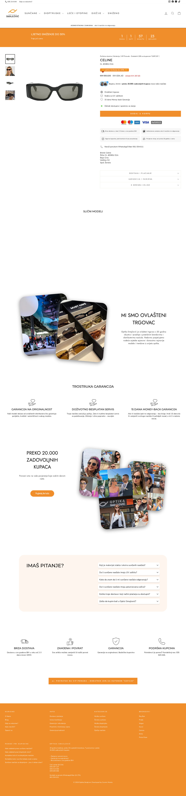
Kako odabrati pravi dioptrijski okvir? (18, 752)
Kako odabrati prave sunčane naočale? (18, 748)
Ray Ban (142, 716)
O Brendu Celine (140, 185)
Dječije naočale (99, 730)
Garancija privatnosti (57, 730)
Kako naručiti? (10, 727)
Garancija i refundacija (58, 723)
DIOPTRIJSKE (53, 13)
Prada (141, 720)
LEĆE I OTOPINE (77, 13)
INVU (141, 734)
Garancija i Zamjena (140, 179)
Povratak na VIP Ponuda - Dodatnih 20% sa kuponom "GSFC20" (94, 681)
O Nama (8, 716)
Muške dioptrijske (100, 723)
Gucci (141, 727)
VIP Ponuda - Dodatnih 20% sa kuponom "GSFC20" (140, 56)
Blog (6, 720)
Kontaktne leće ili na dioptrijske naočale (19, 755)
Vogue (141, 723)
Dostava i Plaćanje (140, 173)
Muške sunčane (100, 716)
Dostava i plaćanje (56, 716)
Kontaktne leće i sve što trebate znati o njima (21, 759)
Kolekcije (116, 56)
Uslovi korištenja (56, 720)
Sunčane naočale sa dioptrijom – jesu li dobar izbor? (23, 762)
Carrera (141, 730)
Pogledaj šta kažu (42, 493)
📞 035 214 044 (11, 2)
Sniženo (113, 13)
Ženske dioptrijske (100, 727)
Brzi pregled (26, 258)
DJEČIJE (97, 13)
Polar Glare (143, 737)
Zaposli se (9, 730)
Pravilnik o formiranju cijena (60, 727)
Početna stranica (106, 56)
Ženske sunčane (100, 720)
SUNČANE (31, 13)
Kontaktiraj (167, 652)
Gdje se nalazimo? (25, 2)
